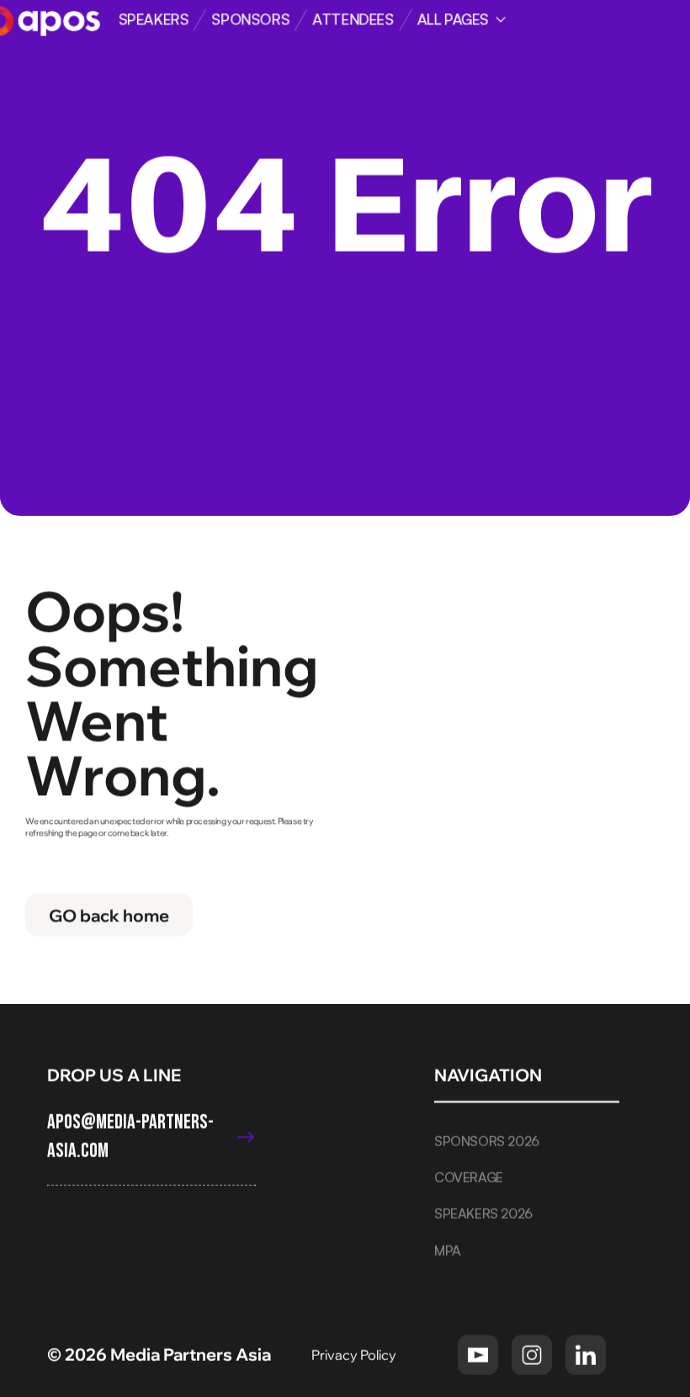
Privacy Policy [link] (355, 1354)
